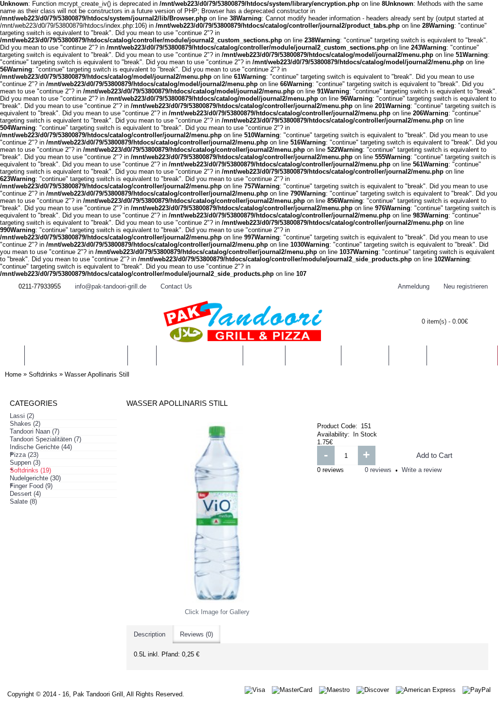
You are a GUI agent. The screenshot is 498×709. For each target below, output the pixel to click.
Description (149, 634)
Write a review (422, 469)
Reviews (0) (196, 634)
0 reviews (378, 469)
